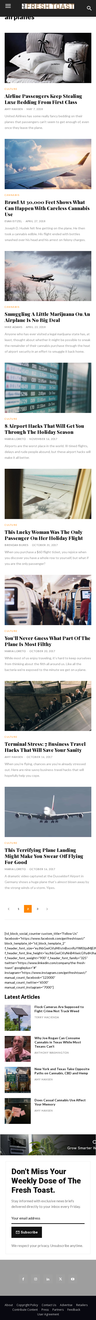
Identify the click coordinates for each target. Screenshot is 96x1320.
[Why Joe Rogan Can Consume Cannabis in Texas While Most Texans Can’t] (18, 1049)
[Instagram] (35, 1278)
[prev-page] (9, 909)
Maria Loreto (15, 438)
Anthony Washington (51, 1052)
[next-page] (47, 909)
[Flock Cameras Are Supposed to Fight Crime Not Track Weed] (18, 1018)
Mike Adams (13, 326)
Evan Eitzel (13, 221)
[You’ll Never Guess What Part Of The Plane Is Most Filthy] (48, 600)
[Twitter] (60, 1278)
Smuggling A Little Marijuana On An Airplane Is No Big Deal (47, 317)
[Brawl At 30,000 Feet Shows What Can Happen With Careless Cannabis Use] (48, 164)
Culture (11, 89)
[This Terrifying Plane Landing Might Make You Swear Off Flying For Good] (48, 812)
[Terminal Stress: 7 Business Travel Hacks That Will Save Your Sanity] (48, 706)
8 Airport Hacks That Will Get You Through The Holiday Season (44, 428)
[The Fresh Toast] (48, 6)
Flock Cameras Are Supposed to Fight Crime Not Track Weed (59, 1009)
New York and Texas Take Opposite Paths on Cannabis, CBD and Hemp (61, 1071)
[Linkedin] (47, 1278)
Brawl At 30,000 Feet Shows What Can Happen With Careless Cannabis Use (47, 208)
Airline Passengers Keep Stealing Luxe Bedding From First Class (43, 99)
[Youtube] (72, 1278)
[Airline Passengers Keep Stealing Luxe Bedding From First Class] (48, 58)
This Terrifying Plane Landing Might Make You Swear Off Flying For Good (44, 856)
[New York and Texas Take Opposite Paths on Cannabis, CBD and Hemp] (18, 1080)
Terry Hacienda (46, 1017)
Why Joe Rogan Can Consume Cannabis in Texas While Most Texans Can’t (57, 1042)
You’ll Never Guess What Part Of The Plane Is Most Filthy (47, 641)
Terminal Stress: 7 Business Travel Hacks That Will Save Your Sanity (45, 746)
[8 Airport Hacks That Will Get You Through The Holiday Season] (48, 388)
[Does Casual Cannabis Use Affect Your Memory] (18, 1111)
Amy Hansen (14, 109)
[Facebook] (23, 1278)
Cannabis (12, 195)
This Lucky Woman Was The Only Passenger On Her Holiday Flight (44, 535)
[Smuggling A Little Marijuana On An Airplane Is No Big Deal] (48, 276)
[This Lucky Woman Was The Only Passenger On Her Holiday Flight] (48, 494)
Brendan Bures (16, 544)
